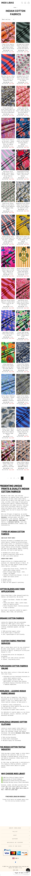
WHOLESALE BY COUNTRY (15, 842)
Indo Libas (7, 2)
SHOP (15, 835)
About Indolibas (15, 828)
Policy (15, 831)
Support (15, 838)
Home (15, 7)
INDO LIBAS (15, 870)
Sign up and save (15, 846)
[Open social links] (28, 870)
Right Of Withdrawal (21, 872)
